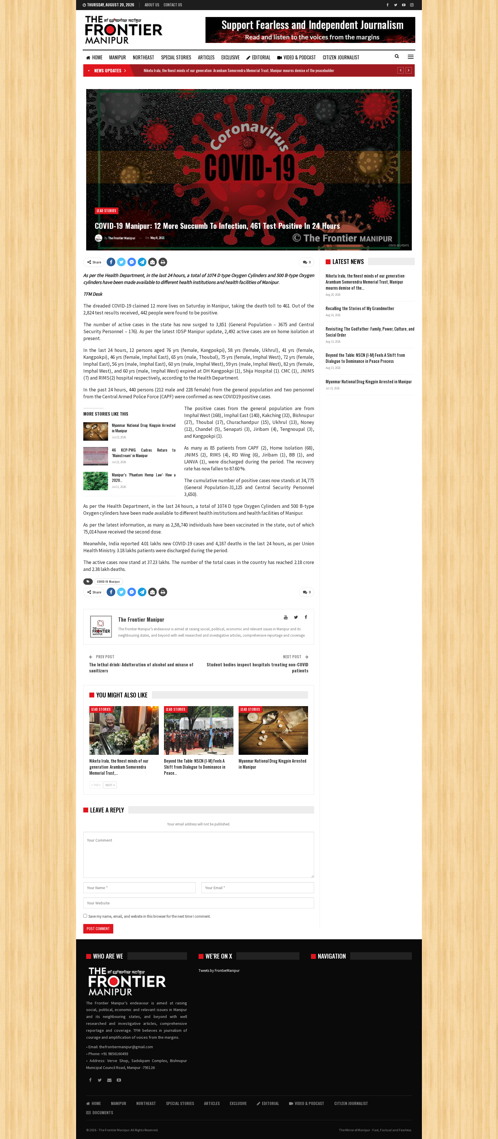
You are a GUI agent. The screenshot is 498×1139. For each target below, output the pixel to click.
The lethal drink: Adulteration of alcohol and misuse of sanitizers (141, 667)
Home (97, 57)
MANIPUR (117, 57)
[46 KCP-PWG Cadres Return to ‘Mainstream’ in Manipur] (95, 456)
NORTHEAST (143, 57)
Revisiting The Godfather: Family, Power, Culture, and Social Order (370, 331)
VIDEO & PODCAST (300, 57)
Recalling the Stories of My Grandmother (360, 308)
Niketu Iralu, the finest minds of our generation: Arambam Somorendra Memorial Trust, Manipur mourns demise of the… (365, 281)
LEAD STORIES (106, 210)
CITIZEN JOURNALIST (341, 57)
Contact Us (173, 4)
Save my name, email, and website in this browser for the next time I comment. (149, 916)
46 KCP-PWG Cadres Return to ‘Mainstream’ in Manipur (144, 452)
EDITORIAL (261, 57)
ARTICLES (206, 57)
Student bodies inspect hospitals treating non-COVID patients (257, 667)
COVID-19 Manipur (108, 581)
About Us (152, 4)
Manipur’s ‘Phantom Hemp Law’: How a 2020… (144, 477)
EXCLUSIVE (230, 57)
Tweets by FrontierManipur (219, 970)
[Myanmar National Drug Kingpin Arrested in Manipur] (95, 431)
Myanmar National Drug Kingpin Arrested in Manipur (144, 427)
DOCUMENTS (103, 1112)
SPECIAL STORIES (176, 57)
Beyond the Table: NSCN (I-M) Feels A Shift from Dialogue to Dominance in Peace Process (365, 358)
